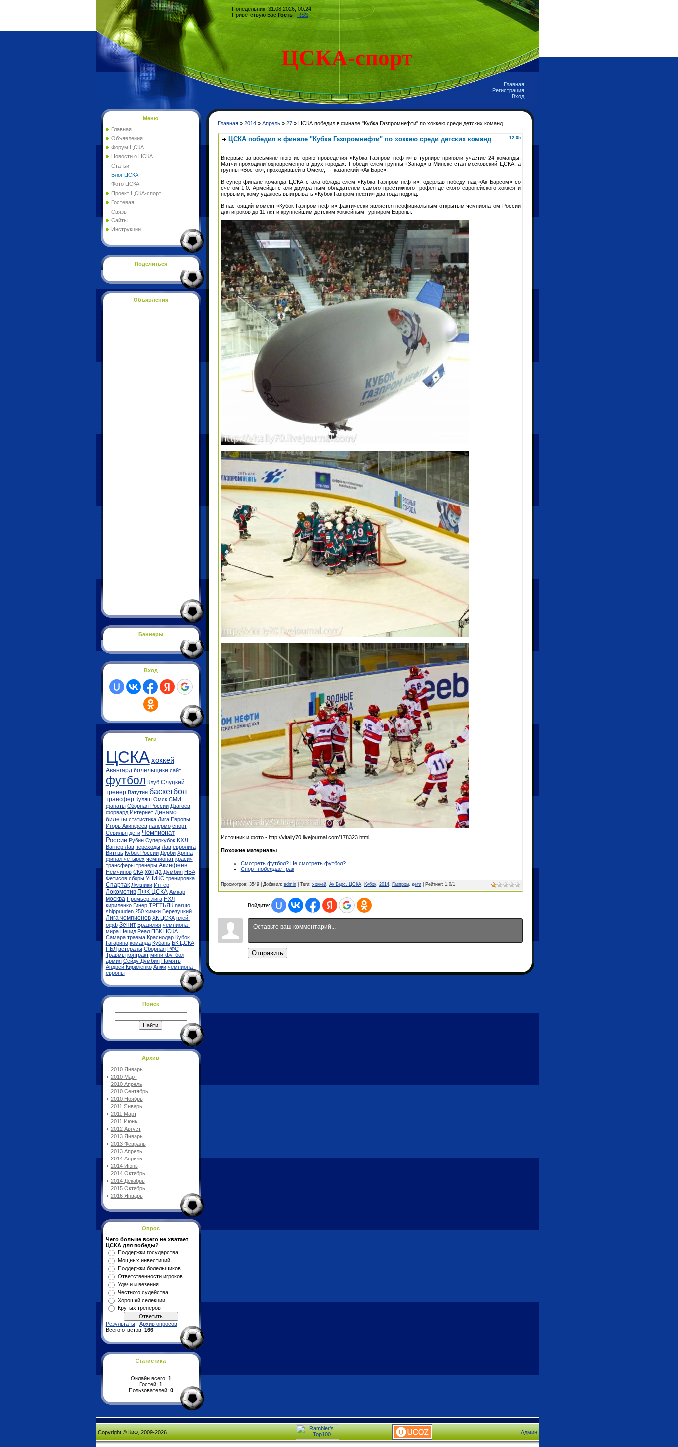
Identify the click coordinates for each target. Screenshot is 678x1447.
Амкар (177, 892)
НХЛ (169, 899)
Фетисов (116, 878)
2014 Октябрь (128, 1173)
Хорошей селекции (141, 1300)
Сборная (155, 949)
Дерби (168, 853)
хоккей (162, 760)
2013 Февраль (128, 1144)
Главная (514, 84)
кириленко (119, 905)
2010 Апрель (126, 1084)
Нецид (128, 931)
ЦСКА (128, 757)
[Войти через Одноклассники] (150, 704)
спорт (179, 826)
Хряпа (185, 853)
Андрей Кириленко (129, 967)
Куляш (144, 799)
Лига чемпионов (128, 917)
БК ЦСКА (183, 943)
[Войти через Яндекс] (167, 686)
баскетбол (168, 791)
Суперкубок (160, 840)
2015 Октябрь (128, 1188)
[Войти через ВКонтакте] (133, 686)
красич (184, 859)
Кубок (370, 884)
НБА (189, 872)
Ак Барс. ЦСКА (345, 884)
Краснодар (160, 937)
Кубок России (142, 853)
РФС (173, 949)
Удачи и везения (138, 1284)
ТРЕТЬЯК (161, 905)
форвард (117, 812)
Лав (166, 847)
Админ (529, 1432)
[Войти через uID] (116, 686)
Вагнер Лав (120, 847)
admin (290, 884)
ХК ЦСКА (163, 918)
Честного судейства (143, 1292)
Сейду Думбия (141, 961)
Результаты (120, 1324)
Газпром (400, 884)
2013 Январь (127, 1136)
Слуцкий (173, 782)
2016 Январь (127, 1196)
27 (289, 123)
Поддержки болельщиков (149, 1268)
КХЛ (182, 840)
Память (171, 961)
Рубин (136, 840)
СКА (138, 872)
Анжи (159, 967)
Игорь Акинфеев (126, 826)
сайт (175, 770)
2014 (250, 123)
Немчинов (119, 872)
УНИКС (155, 878)
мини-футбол (167, 955)
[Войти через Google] (185, 687)
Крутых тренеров (139, 1308)
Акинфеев (173, 865)
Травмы (116, 955)
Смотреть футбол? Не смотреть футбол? (293, 863)
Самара (116, 937)
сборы (136, 878)
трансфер (120, 799)
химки (153, 911)
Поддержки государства (148, 1252)
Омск (160, 799)
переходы (148, 847)
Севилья (117, 833)
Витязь (114, 853)
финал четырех (125, 859)
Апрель (271, 123)
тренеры (146, 865)
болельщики (151, 770)
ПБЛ (111, 949)
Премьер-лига (144, 899)
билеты (116, 819)
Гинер (140, 905)
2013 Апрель (126, 1151)
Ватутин (138, 792)
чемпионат (160, 859)
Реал (143, 931)
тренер (116, 792)
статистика (142, 819)
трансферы (120, 865)
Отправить (267, 953)
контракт (138, 955)
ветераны (130, 949)
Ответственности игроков (150, 1276)
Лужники (141, 885)
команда (140, 943)
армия (114, 961)
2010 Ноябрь (127, 1099)
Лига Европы (174, 819)
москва (115, 898)
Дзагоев (180, 806)
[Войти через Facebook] (150, 686)
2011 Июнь (124, 1121)
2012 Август (126, 1129)
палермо (160, 826)
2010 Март (124, 1077)
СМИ (175, 799)
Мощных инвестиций (144, 1260)
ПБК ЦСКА (164, 931)
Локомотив (121, 891)
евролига (184, 847)
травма (136, 937)
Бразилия (149, 925)
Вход (518, 96)
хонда (153, 871)
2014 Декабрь (128, 1181)
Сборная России (148, 806)
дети (134, 833)
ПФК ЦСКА (152, 891)
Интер (161, 885)
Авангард (119, 770)
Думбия (173, 872)
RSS (302, 15)
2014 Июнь (124, 1166)
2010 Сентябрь (129, 1091)
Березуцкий (177, 911)
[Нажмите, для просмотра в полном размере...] (345, 443)
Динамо (166, 812)
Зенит (127, 924)
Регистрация (508, 90)
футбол (126, 780)
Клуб (153, 782)
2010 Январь (127, 1069)
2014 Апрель (126, 1158)
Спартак (118, 884)
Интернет (141, 812)
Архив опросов (158, 1324)
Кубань (161, 943)
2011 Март (123, 1114)
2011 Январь (126, 1106)
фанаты (116, 806)
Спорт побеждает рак (267, 869)
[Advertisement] (145, 457)
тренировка (180, 878)
